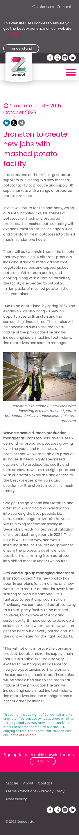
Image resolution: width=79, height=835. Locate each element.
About (28, 783)
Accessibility (16, 799)
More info (11, 33)
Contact (45, 783)
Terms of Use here (22, 735)
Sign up (43, 761)
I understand (21, 48)
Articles (12, 783)
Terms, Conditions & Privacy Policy (35, 791)
